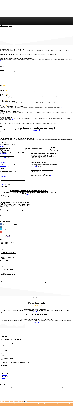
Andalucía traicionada (5, 123)
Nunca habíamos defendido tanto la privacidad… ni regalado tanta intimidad (16, 86)
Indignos (2, 91)
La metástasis (3, 80)
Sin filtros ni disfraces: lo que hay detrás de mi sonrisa (11, 106)
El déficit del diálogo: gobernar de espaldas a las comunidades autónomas (16, 58)
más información (21, 401)
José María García (3, 157)
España (1, 73)
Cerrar (1, 405)
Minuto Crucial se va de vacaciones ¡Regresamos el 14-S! (12, 49)
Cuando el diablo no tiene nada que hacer (9, 75)
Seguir (16, 226)
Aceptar (25, 401)
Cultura (1, 100)
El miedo (2, 70)
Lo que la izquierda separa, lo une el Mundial (9, 111)
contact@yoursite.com (8, 389)
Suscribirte (15, 231)
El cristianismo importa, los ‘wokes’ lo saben (9, 101)
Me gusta (15, 224)
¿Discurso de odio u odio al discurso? (7, 95)
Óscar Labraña (2, 162)
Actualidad (2, 48)
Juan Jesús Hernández (3, 172)
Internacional (2, 94)
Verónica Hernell (3, 166)
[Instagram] (71, 26)
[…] (68, 50)
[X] (72, 26)
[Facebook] (69, 26)
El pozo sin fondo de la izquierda (7, 54)
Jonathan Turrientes (36, 130)
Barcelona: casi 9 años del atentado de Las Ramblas (11, 64)
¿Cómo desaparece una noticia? (6, 117)
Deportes (1, 110)
